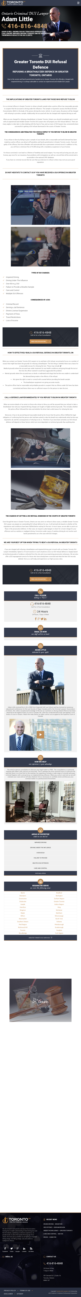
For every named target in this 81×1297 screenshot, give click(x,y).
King (59, 907)
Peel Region (23, 924)
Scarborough (59, 927)
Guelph (23, 904)
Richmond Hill (22, 927)
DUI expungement (16, 556)
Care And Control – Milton (53, 1234)
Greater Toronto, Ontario (27, 522)
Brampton (23, 896)
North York (59, 919)
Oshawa (59, 922)
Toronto (22, 930)
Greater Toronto (59, 901)
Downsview (23, 899)
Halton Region (59, 904)
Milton (23, 916)
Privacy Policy (10, 1290)
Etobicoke (22, 901)
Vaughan (59, 930)
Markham (59, 913)
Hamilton (23, 907)
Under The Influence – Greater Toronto (58, 1230)
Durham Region (59, 899)
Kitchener (59, 910)
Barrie (23, 893)
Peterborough (59, 924)
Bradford (59, 893)
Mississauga (59, 916)
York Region (59, 933)
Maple (23, 913)
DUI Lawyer (66, 82)
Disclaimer (8, 1294)
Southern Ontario (22, 922)
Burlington (59, 896)
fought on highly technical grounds (51, 407)
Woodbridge (23, 933)
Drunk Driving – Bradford (52, 1224)
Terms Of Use (25, 1290)
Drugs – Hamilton (49, 1237)
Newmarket (23, 919)
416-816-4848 (26, 26)
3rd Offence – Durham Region (54, 1227)
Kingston (23, 910)
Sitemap (20, 1294)
